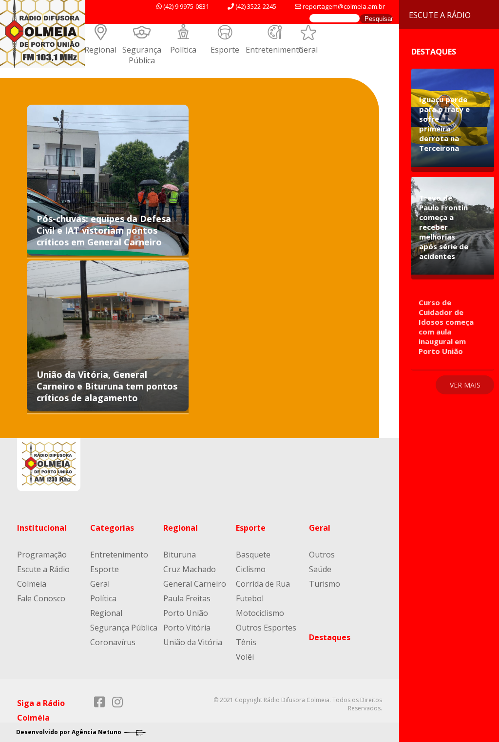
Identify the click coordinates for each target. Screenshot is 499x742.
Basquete (253, 554)
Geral (308, 49)
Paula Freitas (187, 598)
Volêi (245, 656)
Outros (322, 554)
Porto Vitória (187, 627)
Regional (100, 49)
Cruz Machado (189, 569)
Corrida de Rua (263, 583)
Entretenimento (275, 49)
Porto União (185, 613)
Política (183, 49)
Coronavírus (112, 642)
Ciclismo (251, 569)
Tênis (246, 642)
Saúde (320, 569)
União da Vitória (192, 642)
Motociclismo (260, 613)
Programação (42, 554)
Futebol (250, 598)
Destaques (329, 637)
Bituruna (179, 554)
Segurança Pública (141, 55)
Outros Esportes (266, 627)
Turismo (324, 583)
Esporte (225, 49)
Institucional (42, 527)
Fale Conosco (41, 598)
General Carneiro (194, 583)
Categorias (112, 527)
